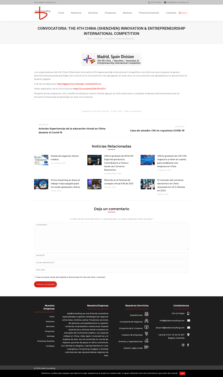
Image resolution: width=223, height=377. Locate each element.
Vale (182, 373)
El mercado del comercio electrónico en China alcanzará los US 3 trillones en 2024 (171, 185)
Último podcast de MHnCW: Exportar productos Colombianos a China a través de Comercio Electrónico (119, 163)
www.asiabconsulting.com (45, 2)
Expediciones (136, 315)
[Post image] (41, 160)
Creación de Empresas (132, 335)
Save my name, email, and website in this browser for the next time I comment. (71, 277)
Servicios (50, 326)
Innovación (98, 39)
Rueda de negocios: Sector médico (65, 158)
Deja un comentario (132, 111)
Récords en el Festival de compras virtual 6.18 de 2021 (118, 182)
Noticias (105, 111)
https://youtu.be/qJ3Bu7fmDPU (89, 89)
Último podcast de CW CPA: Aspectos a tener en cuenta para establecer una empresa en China (172, 161)
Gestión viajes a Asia (133, 348)
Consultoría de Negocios (131, 322)
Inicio (89, 39)
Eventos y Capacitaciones (131, 341)
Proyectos (49, 331)
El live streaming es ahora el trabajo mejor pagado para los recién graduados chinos (65, 183)
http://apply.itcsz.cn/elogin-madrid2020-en (79, 84)
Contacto (50, 346)
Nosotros (50, 321)
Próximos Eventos (45, 341)
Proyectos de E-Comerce (131, 328)
